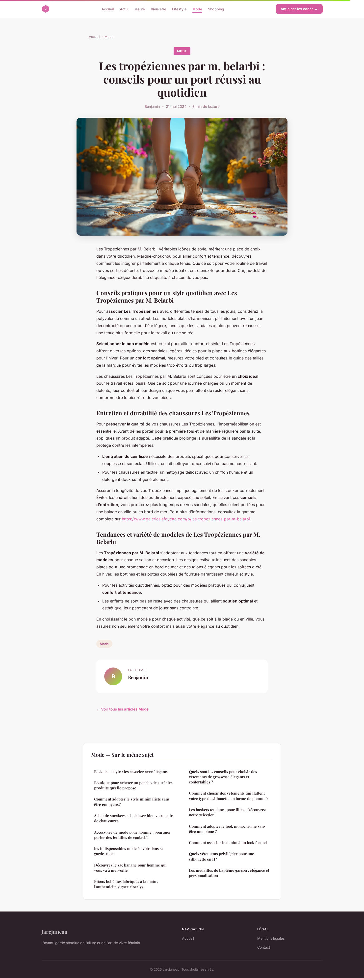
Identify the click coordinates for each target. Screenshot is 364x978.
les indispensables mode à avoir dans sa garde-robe (128, 851)
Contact (263, 947)
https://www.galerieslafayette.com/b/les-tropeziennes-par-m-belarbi (186, 518)
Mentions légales (271, 938)
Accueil (108, 9)
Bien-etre (158, 9)
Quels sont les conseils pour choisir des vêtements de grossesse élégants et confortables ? (223, 777)
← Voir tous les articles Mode (122, 709)
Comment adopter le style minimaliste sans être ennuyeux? (132, 802)
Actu (124, 9)
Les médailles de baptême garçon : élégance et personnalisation (229, 873)
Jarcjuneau (54, 931)
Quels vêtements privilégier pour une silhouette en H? (221, 856)
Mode (197, 9)
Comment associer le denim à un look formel (228, 842)
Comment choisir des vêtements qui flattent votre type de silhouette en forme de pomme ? (228, 796)
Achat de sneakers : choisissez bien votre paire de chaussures (134, 818)
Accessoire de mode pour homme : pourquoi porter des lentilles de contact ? (132, 835)
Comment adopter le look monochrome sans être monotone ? (227, 829)
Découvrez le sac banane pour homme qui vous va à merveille (130, 868)
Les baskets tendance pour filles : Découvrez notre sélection (227, 812)
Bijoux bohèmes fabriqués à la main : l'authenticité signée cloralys (126, 884)
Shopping (216, 9)
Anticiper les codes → (299, 9)
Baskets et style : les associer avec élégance (131, 771)
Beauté (139, 9)
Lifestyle (179, 9)
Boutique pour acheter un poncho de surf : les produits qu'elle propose (133, 785)
